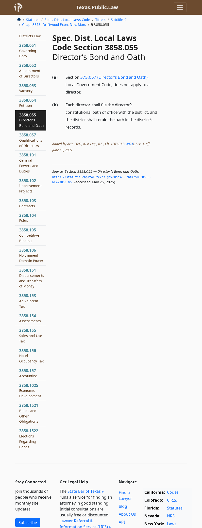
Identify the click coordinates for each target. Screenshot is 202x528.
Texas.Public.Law (97, 7)
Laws (171, 524)
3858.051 (27, 50)
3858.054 (27, 102)
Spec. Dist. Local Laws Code (67, 19)
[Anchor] (84, 92)
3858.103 (27, 203)
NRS (171, 516)
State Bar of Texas (84, 491)
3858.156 (31, 356)
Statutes (32, 19)
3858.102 (30, 186)
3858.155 (30, 335)
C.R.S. (172, 500)
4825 (129, 143)
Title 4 (100, 19)
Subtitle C (119, 19)
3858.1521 (28, 413)
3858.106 (31, 255)
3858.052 (29, 70)
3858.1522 (28, 438)
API (122, 522)
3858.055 (31, 120)
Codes (173, 492)
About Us (127, 514)
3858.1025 (30, 390)
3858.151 (31, 277)
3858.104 (27, 218)
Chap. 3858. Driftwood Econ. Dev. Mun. (54, 24)
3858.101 (28, 162)
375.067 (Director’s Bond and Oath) (114, 77)
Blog (123, 506)
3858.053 (27, 88)
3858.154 (30, 318)
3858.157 (28, 373)
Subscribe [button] (27, 522)
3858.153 (28, 301)
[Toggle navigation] (180, 7)
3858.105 (29, 235)
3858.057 (30, 140)
